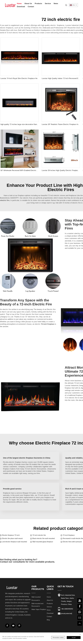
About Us (28, 3)
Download (21, 7)
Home (19, 3)
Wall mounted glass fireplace (42, 542)
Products (38, 3)
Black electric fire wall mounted (43, 538)
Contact (31, 7)
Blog (48, 620)
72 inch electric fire (39, 535)
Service (48, 3)
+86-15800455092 (67, 609)
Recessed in (35, 600)
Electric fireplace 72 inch (11, 535)
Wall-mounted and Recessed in (37, 605)
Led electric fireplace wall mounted (14, 542)
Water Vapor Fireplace (38, 609)
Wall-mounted (35, 597)
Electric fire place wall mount (12, 538)
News (56, 3)
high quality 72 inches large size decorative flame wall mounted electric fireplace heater (34, 124)
